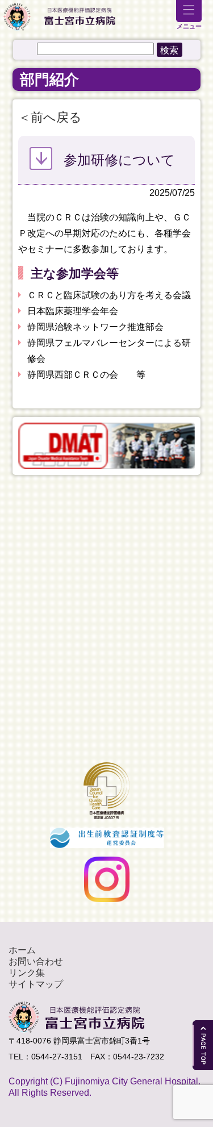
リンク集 (27, 973)
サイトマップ (36, 984)
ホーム (22, 950)
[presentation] (11, 446)
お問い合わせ (36, 961)
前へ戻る (56, 117)
